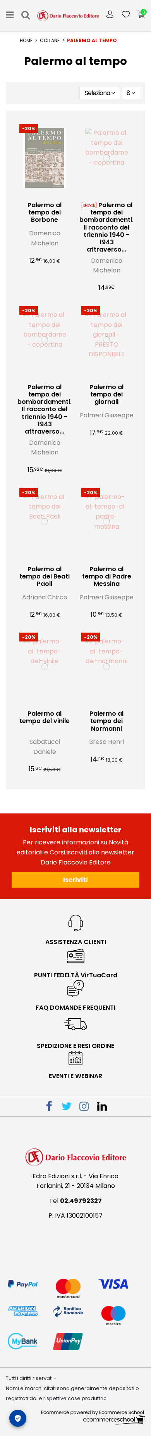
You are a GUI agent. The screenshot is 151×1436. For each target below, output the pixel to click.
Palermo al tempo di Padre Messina (106, 576)
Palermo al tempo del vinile (44, 717)
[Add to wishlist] (38, 194)
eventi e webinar (75, 1076)
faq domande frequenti (75, 1007)
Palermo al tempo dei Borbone (44, 212)
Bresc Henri (106, 741)
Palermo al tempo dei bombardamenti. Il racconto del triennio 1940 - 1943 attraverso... (106, 227)
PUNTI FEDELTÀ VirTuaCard (75, 975)
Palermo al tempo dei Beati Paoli (44, 576)
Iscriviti (75, 879)
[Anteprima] (51, 194)
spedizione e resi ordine (75, 1045)
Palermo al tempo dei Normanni (106, 721)
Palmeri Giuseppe (107, 415)
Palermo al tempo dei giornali (106, 394)
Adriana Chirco (44, 597)
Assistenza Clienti (75, 941)
